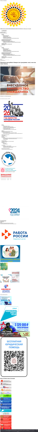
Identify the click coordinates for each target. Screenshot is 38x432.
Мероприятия (4, 143)
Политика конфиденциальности (3, 294)
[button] (19, 59)
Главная (3, 47)
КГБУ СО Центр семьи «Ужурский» (7, 378)
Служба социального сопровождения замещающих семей (9, 129)
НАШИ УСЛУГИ (4, 43)
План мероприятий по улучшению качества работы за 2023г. (10, 138)
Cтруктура (3, 125)
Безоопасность (3, 145)
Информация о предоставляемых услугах (7, 40)
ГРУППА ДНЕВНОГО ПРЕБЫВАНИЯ (7, 57)
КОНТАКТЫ (3, 44)
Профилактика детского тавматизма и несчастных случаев (9, 146)
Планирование (3, 137)
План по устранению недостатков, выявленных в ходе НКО (10, 132)
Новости (3, 124)
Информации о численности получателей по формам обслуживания (12, 55)
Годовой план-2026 (5, 139)
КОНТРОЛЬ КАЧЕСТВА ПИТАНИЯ (6, 39)
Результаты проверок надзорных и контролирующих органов (11, 38)
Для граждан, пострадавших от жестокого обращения (8, 141)
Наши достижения (5, 49)
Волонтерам (3, 142)
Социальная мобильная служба (6, 128)
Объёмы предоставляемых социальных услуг (9, 41)
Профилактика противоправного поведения (8, 147)
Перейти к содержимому (3, 0)
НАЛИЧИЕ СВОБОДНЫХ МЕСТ (6, 53)
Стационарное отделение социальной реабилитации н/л (9, 127)
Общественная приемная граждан (5, 134)
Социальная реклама (4, 140)
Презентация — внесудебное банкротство (5, 96)
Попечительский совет (6, 35)
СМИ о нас (3, 130)
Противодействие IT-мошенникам (5, 148)
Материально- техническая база (7, 37)
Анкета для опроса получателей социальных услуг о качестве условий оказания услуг (12, 133)
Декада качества (3, 135)
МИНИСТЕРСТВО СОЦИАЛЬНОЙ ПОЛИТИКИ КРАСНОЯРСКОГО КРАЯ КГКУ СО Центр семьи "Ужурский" (15, 28)
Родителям (3, 136)
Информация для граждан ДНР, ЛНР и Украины (7, 131)
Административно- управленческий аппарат (8, 126)
